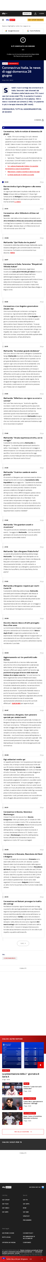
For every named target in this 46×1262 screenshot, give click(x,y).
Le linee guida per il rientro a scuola (21, 175)
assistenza (11, 1253)
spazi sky (26, 1216)
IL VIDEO (17, 202)
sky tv (25, 1200)
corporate (27, 1242)
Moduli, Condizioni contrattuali (29, 1250)
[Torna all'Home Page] (10, 20)
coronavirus (10, 958)
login (41, 13)
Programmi (27, 1220)
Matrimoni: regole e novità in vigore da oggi (24, 172)
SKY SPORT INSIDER (35, 20)
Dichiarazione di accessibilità (29, 1237)
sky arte (5, 1212)
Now (24, 1208)
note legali (6, 1237)
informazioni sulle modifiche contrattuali (20, 1251)
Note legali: (5, 1228)
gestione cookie (8, 1233)
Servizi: (25, 1195)
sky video (5, 1208)
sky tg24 (5, 1204)
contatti (17, 1253)
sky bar (26, 1212)
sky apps (26, 1204)
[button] (19, 1259)
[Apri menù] (3, 20)
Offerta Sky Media (8, 1242)
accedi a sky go (35, 1187)
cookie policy (28, 1233)
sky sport (6, 1200)
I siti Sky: (4, 1195)
